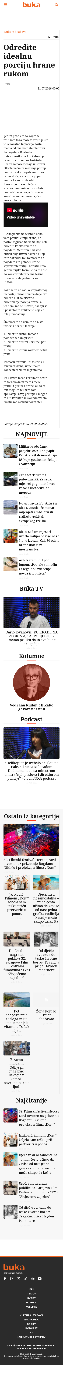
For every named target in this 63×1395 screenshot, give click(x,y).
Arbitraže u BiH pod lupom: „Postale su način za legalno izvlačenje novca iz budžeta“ (38, 569)
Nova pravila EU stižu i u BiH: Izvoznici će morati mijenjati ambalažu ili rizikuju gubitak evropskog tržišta (38, 515)
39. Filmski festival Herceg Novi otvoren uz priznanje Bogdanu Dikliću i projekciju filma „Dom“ (30, 869)
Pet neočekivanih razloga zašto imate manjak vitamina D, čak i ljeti (16, 1029)
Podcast (31, 722)
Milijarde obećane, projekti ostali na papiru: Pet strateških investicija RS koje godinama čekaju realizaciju (38, 458)
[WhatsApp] (11, 125)
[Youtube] (39, 1290)
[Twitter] (18, 1290)
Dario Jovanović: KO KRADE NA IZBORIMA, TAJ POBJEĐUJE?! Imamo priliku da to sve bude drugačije (31, 641)
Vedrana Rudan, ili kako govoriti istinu (31, 710)
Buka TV (31, 591)
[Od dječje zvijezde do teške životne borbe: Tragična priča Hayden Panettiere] (46, 944)
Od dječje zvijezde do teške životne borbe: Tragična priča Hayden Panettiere (46, 966)
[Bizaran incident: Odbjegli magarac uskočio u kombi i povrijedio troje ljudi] (17, 1056)
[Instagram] (11, 1290)
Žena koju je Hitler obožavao (46, 1023)
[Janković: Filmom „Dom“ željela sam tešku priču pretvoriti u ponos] (17, 888)
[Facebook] (11, 100)
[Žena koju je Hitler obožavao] (46, 1008)
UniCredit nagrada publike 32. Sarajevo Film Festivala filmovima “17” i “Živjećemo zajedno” (17, 970)
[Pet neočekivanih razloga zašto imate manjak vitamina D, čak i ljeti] (17, 1008)
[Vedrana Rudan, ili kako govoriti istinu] (31, 685)
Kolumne (31, 658)
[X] (11, 108)
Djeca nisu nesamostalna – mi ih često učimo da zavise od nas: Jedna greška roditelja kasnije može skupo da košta (46, 913)
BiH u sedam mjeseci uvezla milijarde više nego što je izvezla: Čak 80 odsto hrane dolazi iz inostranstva (39, 543)
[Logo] (31, 4)
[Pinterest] (11, 117)
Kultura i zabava (15, 31)
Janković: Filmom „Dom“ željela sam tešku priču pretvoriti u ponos (17, 910)
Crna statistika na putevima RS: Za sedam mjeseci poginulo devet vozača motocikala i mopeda (37, 486)
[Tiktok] (25, 1290)
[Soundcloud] (32, 1290)
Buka (7, 84)
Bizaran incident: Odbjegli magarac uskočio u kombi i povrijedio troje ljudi (16, 1081)
